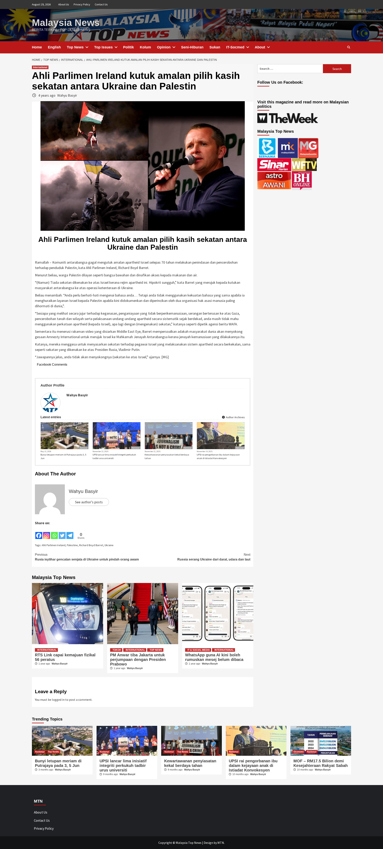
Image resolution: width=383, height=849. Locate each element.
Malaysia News (66, 22)
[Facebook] (38, 532)
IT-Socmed (235, 47)
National (83, 448)
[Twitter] (62, 532)
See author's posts (89, 502)
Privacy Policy (82, 4)
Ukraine (109, 545)
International (40, 67)
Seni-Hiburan (192, 47)
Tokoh (117, 650)
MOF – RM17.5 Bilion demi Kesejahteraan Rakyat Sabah (320, 763)
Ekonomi (299, 751)
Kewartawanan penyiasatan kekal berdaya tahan (167, 456)
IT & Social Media (199, 650)
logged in (58, 700)
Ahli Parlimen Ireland (53, 545)
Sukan (214, 47)
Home (37, 47)
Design (208, 843)
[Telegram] (69, 532)
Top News (75, 47)
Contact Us (101, 4)
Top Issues (103, 47)
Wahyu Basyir (67, 95)
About (260, 47)
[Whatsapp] (54, 532)
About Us (63, 4)
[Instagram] (46, 532)
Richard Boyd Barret (91, 545)
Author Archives (235, 417)
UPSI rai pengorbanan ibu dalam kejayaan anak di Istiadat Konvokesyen (218, 456)
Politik (128, 47)
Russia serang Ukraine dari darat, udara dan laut (213, 557)
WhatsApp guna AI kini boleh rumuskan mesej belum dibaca (214, 657)
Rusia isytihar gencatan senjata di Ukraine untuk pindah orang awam (87, 557)
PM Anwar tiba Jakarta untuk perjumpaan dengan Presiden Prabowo (138, 659)
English (54, 47)
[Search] (348, 47)
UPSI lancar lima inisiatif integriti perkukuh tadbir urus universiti (114, 456)
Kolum (145, 47)
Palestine (72, 545)
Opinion (164, 47)
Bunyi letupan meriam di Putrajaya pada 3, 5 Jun (63, 456)
